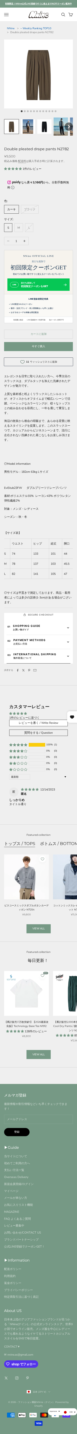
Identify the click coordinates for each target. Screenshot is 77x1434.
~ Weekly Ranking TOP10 (35, 28)
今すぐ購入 (38, 346)
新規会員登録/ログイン (19, 1184)
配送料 (22, 161)
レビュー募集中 (14, 1225)
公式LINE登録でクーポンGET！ (24, 1246)
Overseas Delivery (16, 1177)
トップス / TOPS (19, 843)
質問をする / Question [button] (38, 733)
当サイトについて (15, 1156)
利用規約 (10, 1276)
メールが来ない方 (15, 1198)
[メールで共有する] (35, 670)
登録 (17, 1132)
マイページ (11, 1191)
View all (38, 928)
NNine (11, 28)
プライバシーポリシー (18, 1290)
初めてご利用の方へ (17, 1163)
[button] (11, 126)
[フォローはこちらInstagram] (17, 1378)
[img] (30, 789)
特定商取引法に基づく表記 (21, 1297)
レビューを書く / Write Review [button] (38, 723)
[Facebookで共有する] (17, 670)
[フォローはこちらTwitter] (6, 1378)
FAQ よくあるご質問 (17, 1219)
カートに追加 (39, 334)
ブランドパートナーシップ (21, 1239)
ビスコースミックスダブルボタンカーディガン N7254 (26, 907)
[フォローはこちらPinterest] (27, 1378)
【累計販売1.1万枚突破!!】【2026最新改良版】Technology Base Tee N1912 (26, 1024)
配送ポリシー (12, 1269)
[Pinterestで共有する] (29, 670)
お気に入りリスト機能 (18, 1205)
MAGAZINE (11, 1212)
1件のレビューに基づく (24, 718)
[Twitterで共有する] (23, 670)
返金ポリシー (12, 1283)
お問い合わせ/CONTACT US (22, 1232)
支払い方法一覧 (14, 1170)
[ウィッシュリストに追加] (42, 859)
